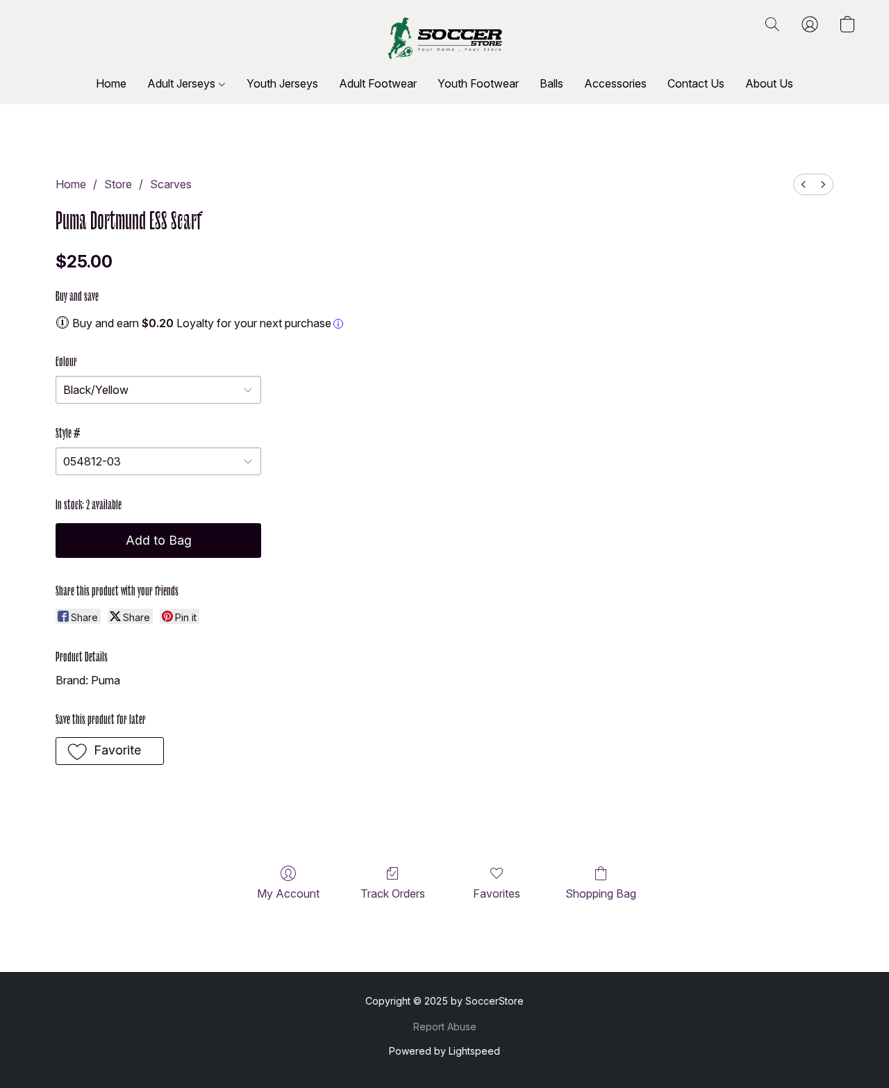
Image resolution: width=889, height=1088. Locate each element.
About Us (769, 83)
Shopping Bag (600, 893)
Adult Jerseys (182, 83)
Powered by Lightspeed (444, 1051)
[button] (445, 38)
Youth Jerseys (282, 83)
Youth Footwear (478, 83)
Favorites (496, 893)
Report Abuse (444, 1026)
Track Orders (392, 893)
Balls (551, 83)
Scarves (171, 184)
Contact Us (695, 83)
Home (111, 83)
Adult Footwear (378, 83)
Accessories (615, 83)
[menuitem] (803, 184)
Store (118, 184)
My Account (288, 893)
